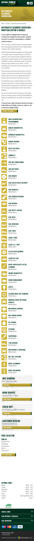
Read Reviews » (7, 428)
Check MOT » (7, 413)
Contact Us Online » (8, 111)
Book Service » (7, 399)
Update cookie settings (6, 534)
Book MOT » (6, 385)
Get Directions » (7, 455)
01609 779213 (14, 107)
